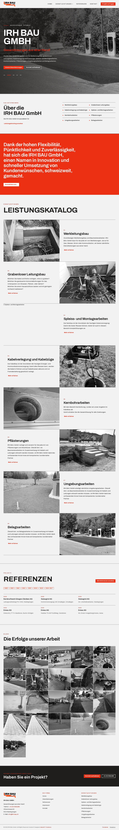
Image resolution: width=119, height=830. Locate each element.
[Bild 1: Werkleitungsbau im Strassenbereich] (4, 75)
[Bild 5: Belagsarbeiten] (20, 75)
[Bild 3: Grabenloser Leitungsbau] (12, 75)
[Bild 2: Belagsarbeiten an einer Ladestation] (8, 75)
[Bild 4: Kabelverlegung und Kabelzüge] (17, 75)
